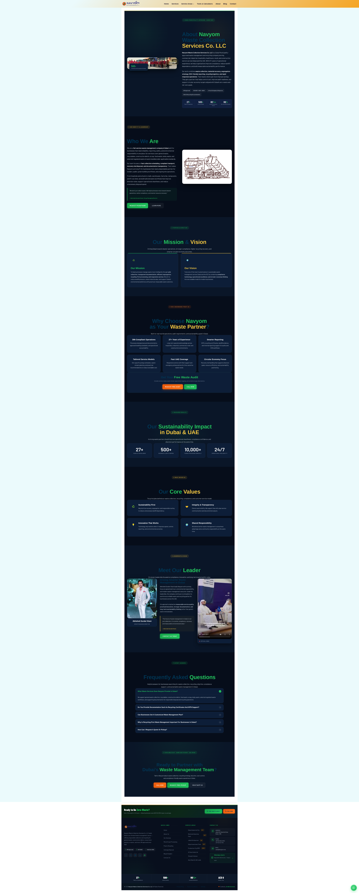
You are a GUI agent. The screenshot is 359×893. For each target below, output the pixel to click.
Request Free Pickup (178, 785)
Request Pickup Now (137, 205)
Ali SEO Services (230, 886)
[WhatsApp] (144, 855)
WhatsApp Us (197, 785)
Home (166, 4)
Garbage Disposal (169, 850)
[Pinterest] (135, 855)
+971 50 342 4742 (220, 841)
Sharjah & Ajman (193, 856)
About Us (166, 834)
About (218, 4)
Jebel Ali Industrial (195, 840)
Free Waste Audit (214, 811)
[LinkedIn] (140, 855)
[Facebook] (126, 855)
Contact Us (167, 857)
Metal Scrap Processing (170, 842)
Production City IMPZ (196, 848)
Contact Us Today (170, 636)
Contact (233, 4)
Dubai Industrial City (195, 830)
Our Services (167, 838)
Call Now (190, 387)
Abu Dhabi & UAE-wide (194, 860)
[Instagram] (130, 855)
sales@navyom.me (220, 849)
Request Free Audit (172, 387)
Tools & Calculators (205, 4)
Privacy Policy (180, 886)
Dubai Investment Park (196, 844)
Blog (225, 4)
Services (175, 4)
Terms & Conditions (192, 886)
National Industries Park (197, 835)
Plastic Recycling (168, 846)
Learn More (156, 205)
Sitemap (203, 886)
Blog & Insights (168, 854)
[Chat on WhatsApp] (354, 888)
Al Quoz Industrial (193, 852)
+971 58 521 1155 (219, 842)
